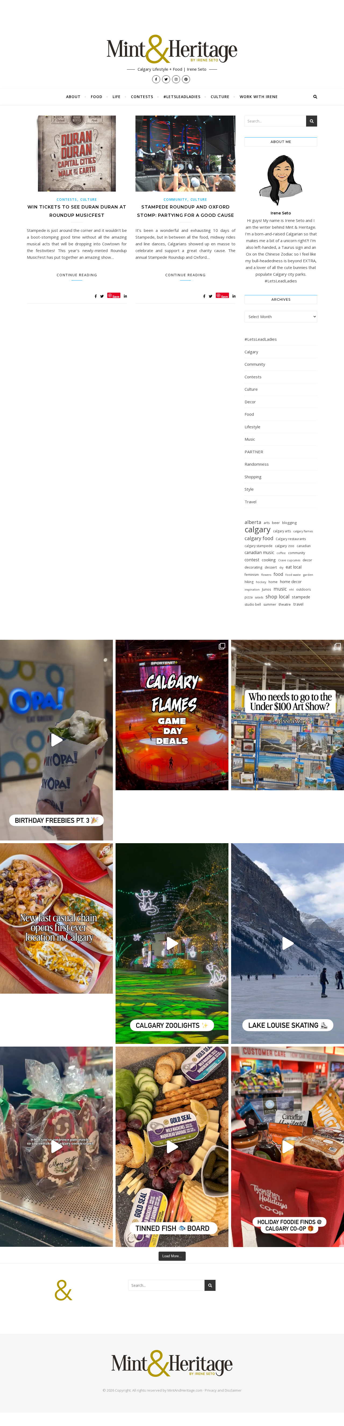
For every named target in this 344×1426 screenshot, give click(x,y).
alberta (253, 522)
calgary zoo (284, 545)
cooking (269, 559)
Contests (142, 96)
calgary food (259, 538)
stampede (301, 596)
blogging (289, 522)
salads (259, 597)
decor (307, 560)
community (296, 553)
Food (96, 96)
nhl (291, 589)
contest (252, 560)
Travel (250, 501)
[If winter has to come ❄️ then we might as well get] (287, 943)
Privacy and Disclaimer (223, 1390)
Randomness (257, 464)
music (280, 589)
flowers (266, 575)
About (73, 96)
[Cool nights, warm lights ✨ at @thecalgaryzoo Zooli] (172, 943)
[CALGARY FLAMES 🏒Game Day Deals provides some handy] (172, 715)
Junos (266, 589)
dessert (271, 567)
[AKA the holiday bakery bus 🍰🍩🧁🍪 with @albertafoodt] (56, 1147)
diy (281, 567)
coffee (281, 553)
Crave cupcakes (289, 560)
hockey (261, 582)
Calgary (251, 351)
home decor (291, 581)
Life (117, 96)
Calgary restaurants (291, 539)
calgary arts (282, 531)
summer (269, 604)
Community (175, 199)
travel (298, 604)
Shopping (253, 476)
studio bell (253, 604)
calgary (258, 529)
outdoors (303, 589)
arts (267, 522)
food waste (293, 575)
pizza (249, 597)
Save (116, 296)
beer (276, 522)
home (273, 582)
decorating (253, 567)
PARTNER (254, 451)
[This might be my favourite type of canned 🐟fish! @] (172, 1147)
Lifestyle (252, 426)
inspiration (252, 589)
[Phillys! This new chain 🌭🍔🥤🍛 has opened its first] (56, 918)
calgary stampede (259, 546)
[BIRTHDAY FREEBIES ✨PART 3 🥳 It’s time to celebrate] (56, 740)
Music (250, 439)
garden (308, 575)
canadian (304, 546)
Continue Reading (77, 274)
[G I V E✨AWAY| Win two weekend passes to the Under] (287, 715)
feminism (252, 574)
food (278, 574)
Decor (250, 401)
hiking (249, 582)
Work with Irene (259, 96)
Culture (220, 96)
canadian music (259, 552)
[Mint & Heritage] (172, 49)
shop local (277, 596)
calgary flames (303, 531)
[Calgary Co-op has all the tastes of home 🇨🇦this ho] (287, 1147)
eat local (294, 567)
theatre (285, 604)
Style (249, 489)
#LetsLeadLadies (181, 96)
